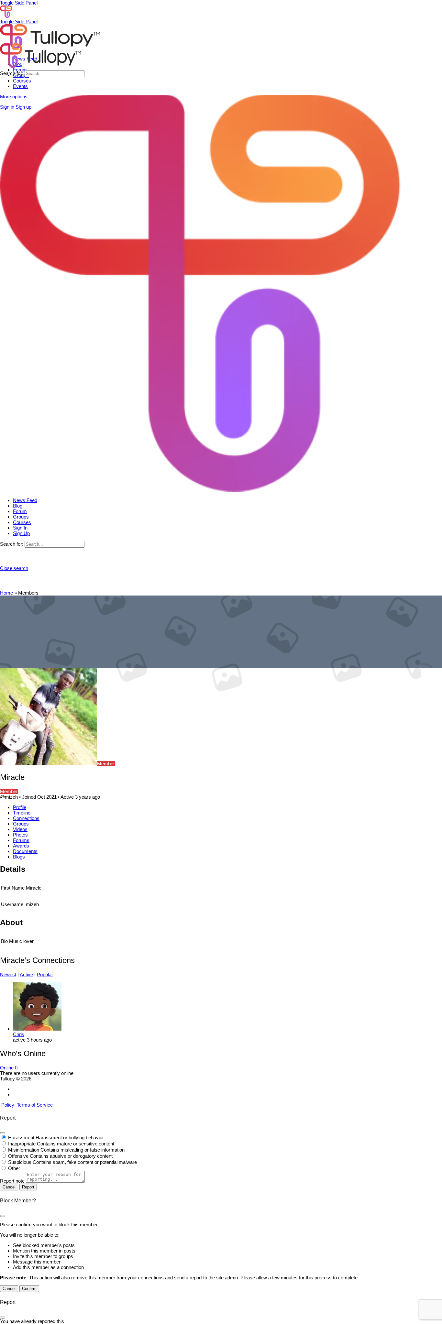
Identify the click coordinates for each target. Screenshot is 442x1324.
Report (28, 1187)
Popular (45, 974)
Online (8, 1067)
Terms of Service (35, 1105)
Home (6, 593)
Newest (8, 974)
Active (26, 974)
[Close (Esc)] (2, 1133)
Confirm (29, 1288)
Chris (18, 1034)
